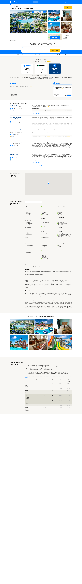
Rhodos (20, 4)
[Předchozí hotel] (10, 44)
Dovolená (35, 1)
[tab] (12, 55)
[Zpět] (10, 4)
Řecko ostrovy (16, 4)
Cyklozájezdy (45, 1)
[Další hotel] (71, 44)
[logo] (13, 2)
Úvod (12, 4)
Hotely (40, 1)
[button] (48, 183)
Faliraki (23, 4)
